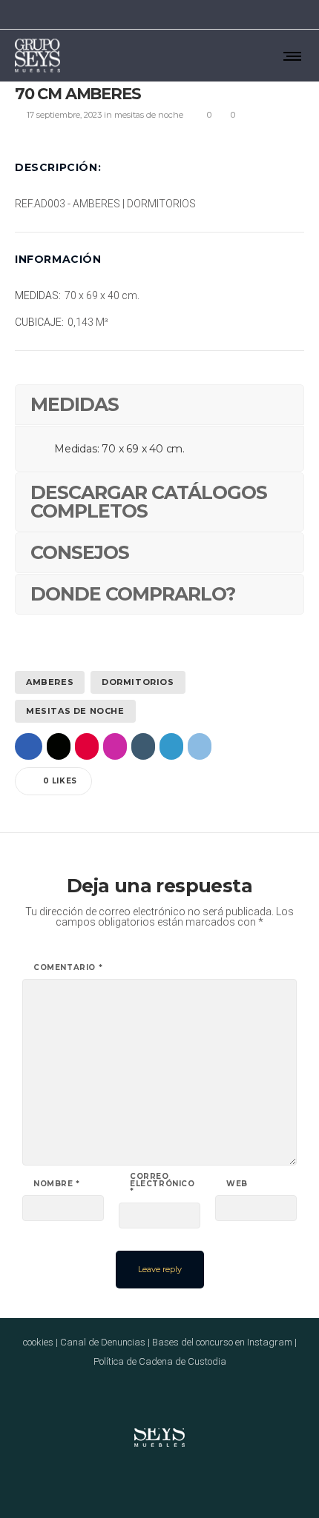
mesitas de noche (75, 711)
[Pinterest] (280, 15)
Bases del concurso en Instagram (222, 1342)
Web (237, 1184)
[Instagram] (261, 15)
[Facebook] (241, 15)
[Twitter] (299, 15)
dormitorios (138, 682)
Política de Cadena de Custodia (159, 1361)
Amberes (49, 682)
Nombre (56, 1184)
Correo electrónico (162, 1184)
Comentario (67, 968)
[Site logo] (37, 55)
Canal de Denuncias (102, 1342)
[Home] (159, 1428)
